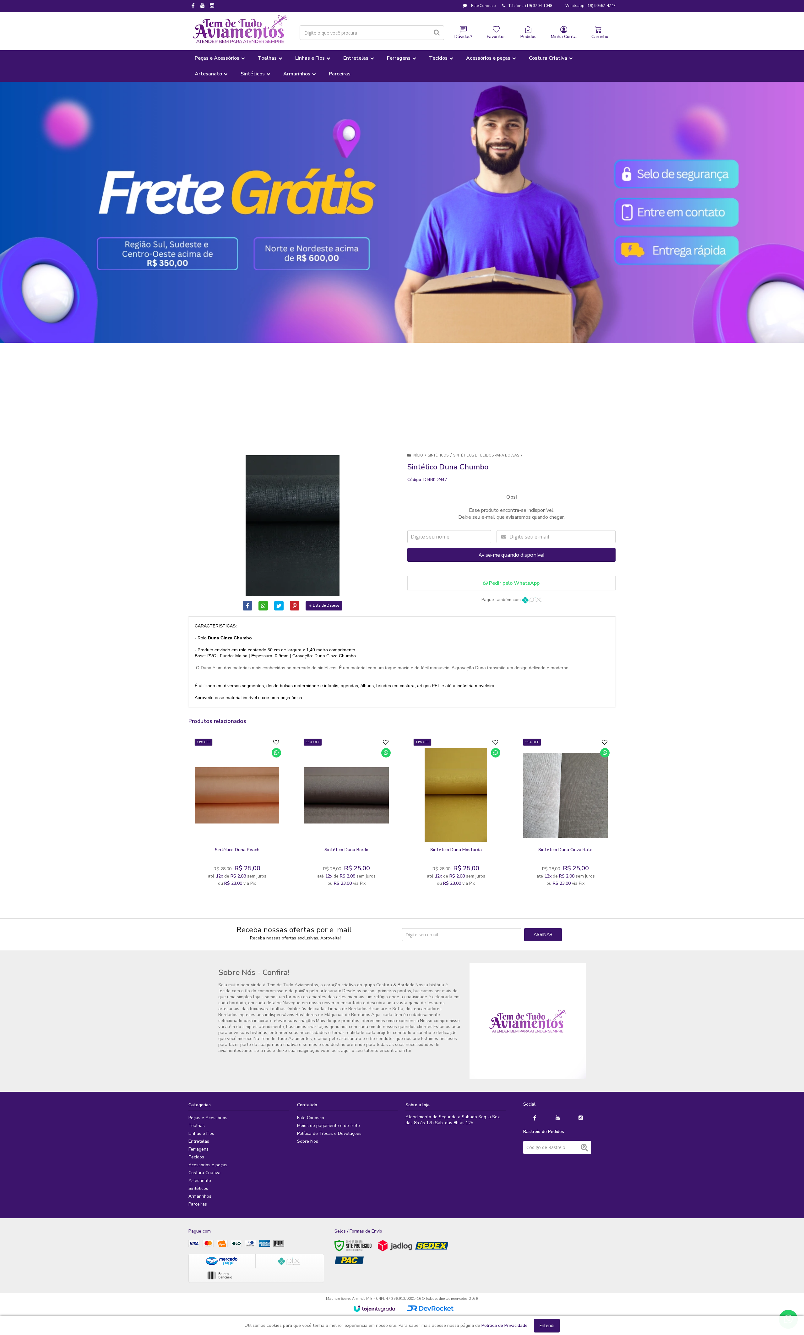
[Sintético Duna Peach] (237, 814)
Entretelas (198, 1141)
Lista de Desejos (326, 605)
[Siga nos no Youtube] (202, 5)
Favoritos (496, 37)
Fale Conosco (483, 5)
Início (417, 455)
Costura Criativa (204, 1173)
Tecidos (196, 1157)
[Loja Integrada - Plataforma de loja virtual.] (374, 1309)
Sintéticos (438, 455)
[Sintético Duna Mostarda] (455, 814)
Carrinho (599, 37)
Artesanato (199, 1181)
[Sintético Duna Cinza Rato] (565, 814)
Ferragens (198, 1149)
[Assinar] (543, 934)
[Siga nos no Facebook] (193, 6)
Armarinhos (199, 1196)
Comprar (252, 836)
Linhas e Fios (201, 1133)
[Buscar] (437, 32)
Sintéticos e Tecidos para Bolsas (486, 455)
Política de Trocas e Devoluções (329, 1133)
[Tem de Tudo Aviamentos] (240, 29)
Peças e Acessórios (207, 1118)
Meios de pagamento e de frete (328, 1126)
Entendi (546, 1325)
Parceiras (197, 1204)
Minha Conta (564, 37)
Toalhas (196, 1126)
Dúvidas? (463, 37)
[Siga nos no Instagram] (212, 5)
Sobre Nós (307, 1141)
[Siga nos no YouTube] (557, 1118)
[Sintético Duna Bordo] (346, 814)
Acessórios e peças (207, 1165)
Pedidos (528, 37)
